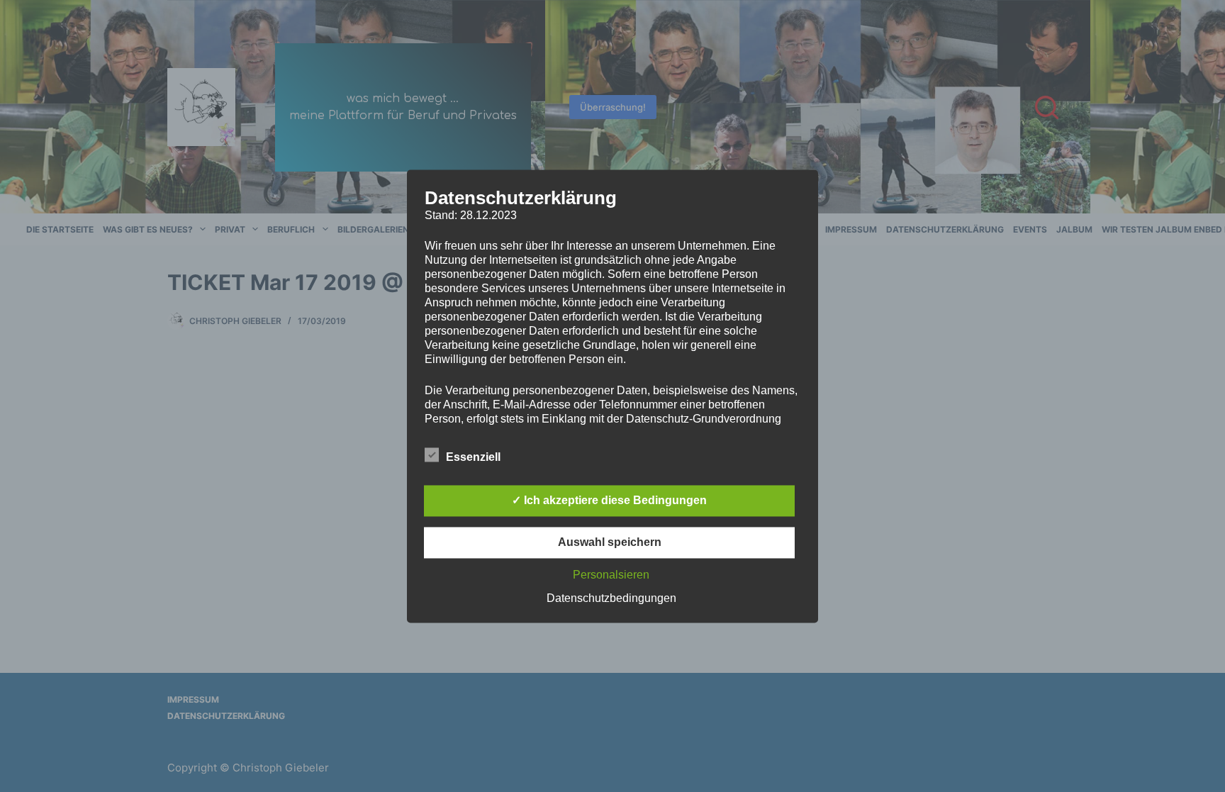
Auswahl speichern (609, 542)
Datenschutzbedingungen (611, 598)
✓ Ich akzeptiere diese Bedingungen (609, 500)
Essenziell (473, 457)
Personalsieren (611, 575)
